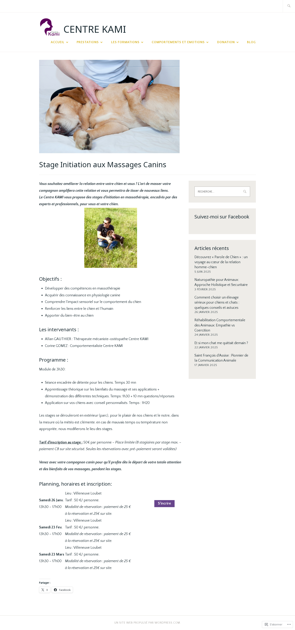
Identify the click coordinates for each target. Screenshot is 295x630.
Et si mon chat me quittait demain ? (221, 343)
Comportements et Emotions (178, 42)
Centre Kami (94, 29)
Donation (226, 42)
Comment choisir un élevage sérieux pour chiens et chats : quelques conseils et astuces (216, 303)
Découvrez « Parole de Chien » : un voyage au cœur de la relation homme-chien (221, 262)
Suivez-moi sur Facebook (221, 216)
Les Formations (125, 42)
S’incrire (164, 504)
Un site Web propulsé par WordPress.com (147, 622)
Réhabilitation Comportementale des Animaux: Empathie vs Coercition (219, 325)
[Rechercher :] (289, 6)
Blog (251, 42)
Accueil (57, 42)
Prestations (88, 42)
